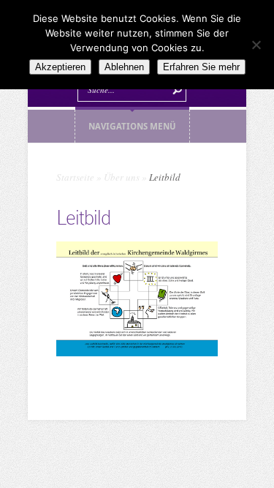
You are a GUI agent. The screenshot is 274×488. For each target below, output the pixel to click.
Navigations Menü (132, 126)
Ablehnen (124, 66)
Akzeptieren (60, 66)
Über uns (122, 177)
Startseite (75, 177)
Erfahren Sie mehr (201, 66)
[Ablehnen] (255, 44)
